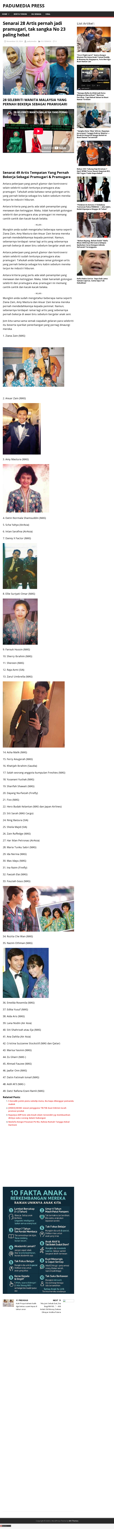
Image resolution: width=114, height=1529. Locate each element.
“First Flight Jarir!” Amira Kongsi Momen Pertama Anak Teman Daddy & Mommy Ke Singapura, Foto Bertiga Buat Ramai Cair (94, 58)
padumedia (31, 41)
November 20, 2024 (15, 41)
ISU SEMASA (36, 14)
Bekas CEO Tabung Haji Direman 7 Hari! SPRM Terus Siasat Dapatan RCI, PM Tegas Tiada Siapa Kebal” (93, 171)
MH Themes (73, 1521)
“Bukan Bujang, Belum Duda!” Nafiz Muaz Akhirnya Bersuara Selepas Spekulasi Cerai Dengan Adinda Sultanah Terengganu (92, 244)
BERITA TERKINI (20, 14)
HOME (4, 14)
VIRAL (47, 14)
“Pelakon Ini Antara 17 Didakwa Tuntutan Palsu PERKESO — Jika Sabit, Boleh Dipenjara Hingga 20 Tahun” (94, 207)
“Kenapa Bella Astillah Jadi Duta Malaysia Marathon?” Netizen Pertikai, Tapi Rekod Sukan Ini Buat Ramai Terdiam (92, 96)
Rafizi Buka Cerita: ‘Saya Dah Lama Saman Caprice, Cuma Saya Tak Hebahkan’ (92, 281)
